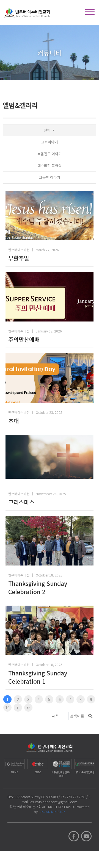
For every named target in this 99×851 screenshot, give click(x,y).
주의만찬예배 (24, 339)
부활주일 (18, 258)
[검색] (90, 716)
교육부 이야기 (49, 177)
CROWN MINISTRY (51, 811)
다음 (18, 707)
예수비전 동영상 (49, 165)
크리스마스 (21, 502)
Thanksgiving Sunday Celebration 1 (37, 677)
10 (7, 707)
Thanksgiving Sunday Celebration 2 (37, 587)
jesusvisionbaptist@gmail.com (53, 801)
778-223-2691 (76, 796)
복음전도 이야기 (49, 153)
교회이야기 (49, 142)
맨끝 (28, 707)
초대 (13, 421)
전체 (47, 130)
